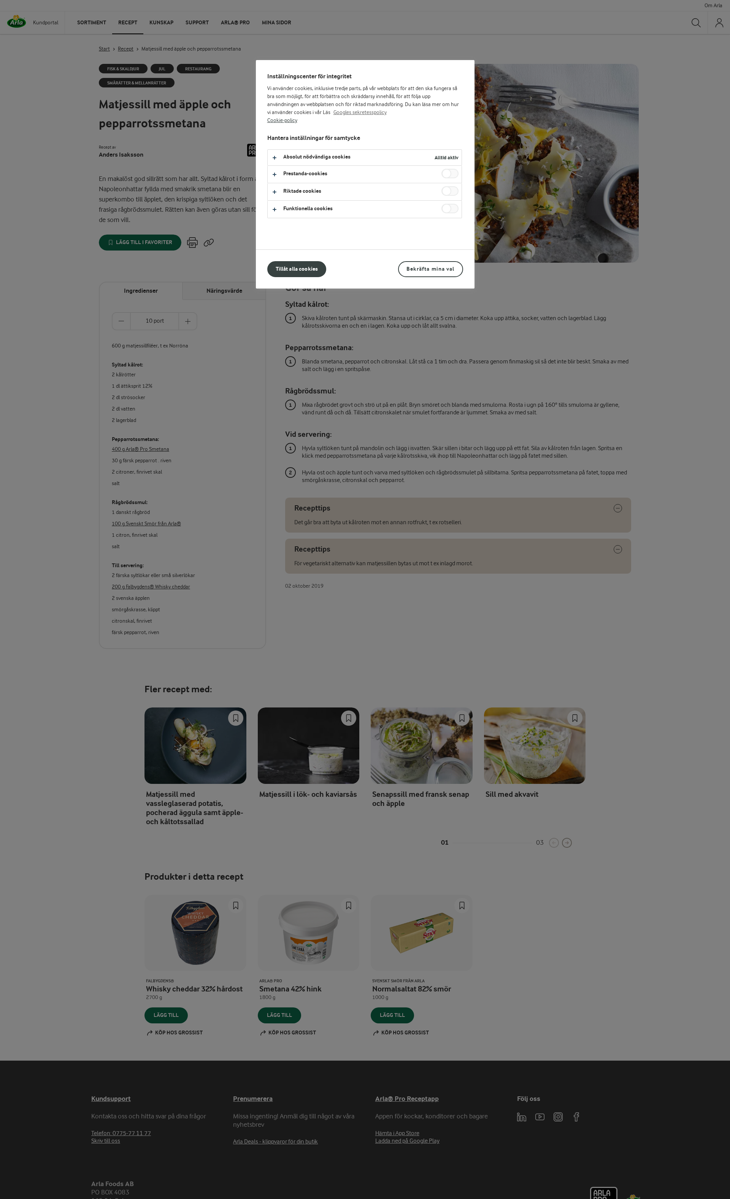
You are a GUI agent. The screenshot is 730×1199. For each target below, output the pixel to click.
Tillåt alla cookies (297, 269)
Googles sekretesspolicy (360, 112)
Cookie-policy (282, 120)
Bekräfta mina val (430, 269)
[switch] (450, 173)
